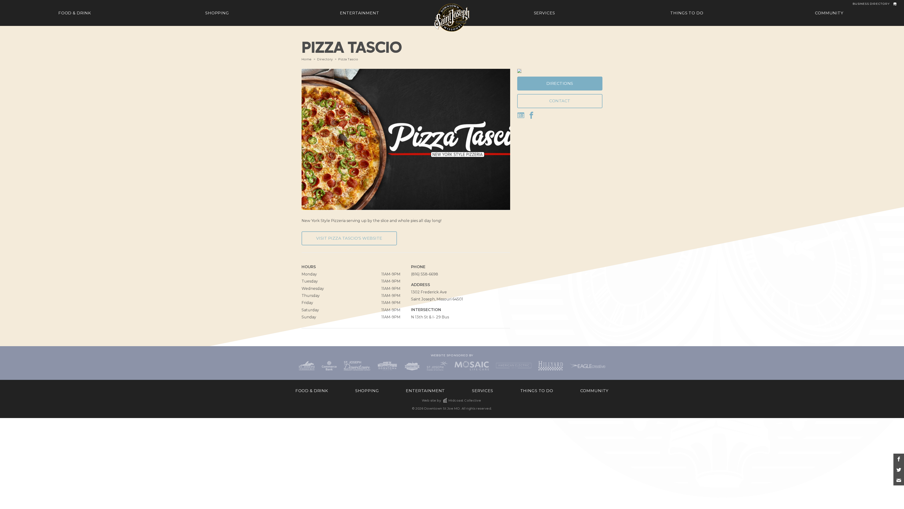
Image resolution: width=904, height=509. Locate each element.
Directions (559, 83)
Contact (559, 101)
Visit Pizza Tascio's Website (349, 238)
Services (544, 13)
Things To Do (686, 13)
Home (307, 59)
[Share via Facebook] (898, 459)
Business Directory (871, 3)
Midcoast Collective (464, 400)
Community (829, 13)
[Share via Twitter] (898, 469)
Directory (325, 59)
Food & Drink (74, 13)
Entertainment (359, 13)
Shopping (217, 13)
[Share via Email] (898, 480)
